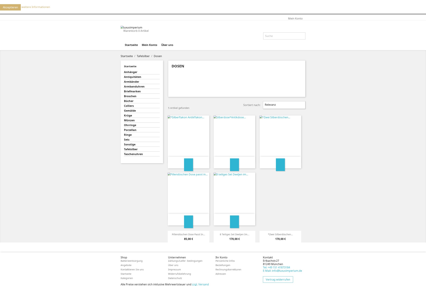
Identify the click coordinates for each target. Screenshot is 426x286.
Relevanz (284, 105)
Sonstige (129, 144)
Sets (126, 139)
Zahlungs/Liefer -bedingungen (185, 260)
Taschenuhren (133, 154)
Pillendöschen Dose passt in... (188, 234)
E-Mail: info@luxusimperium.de (282, 271)
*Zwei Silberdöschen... (280, 234)
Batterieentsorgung (132, 260)
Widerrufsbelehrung (179, 273)
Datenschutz (175, 278)
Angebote (126, 265)
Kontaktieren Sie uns (132, 269)
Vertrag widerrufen (278, 279)
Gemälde (130, 110)
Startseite (131, 45)
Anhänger (130, 72)
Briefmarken (132, 91)
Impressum (174, 269)
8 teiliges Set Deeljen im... (234, 234)
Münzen (129, 120)
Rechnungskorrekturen (228, 269)
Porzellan (130, 130)
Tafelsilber (131, 149)
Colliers (129, 106)
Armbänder (131, 82)
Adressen (220, 273)
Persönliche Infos (225, 260)
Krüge (128, 115)
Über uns (167, 45)
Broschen (130, 96)
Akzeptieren (10, 7)
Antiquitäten (132, 77)
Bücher (128, 101)
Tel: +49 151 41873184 (276, 267)
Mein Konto (149, 45)
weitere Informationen (35, 7)
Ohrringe (130, 125)
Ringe (128, 135)
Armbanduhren (134, 86)
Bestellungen (222, 265)
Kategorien (127, 278)
